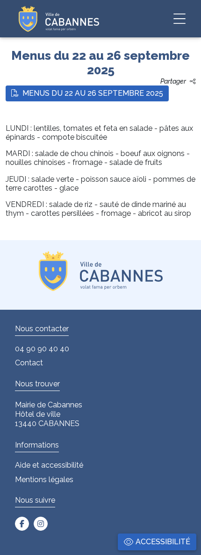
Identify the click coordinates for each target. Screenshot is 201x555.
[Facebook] (22, 524)
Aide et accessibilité (49, 465)
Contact (29, 362)
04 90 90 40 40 (42, 348)
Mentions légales (44, 479)
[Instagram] (41, 524)
